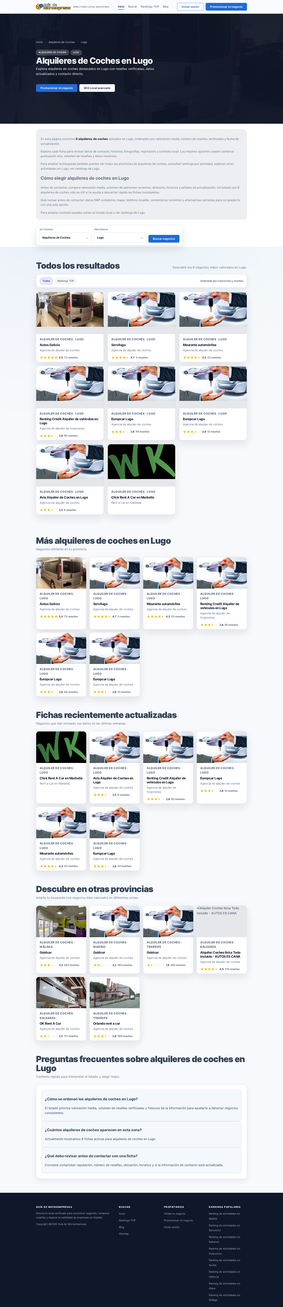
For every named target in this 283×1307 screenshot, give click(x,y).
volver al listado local (97, 212)
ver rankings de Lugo (84, 168)
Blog (165, 6)
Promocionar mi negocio (226, 6)
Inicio (121, 6)
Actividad (46, 229)
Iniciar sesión (190, 6)
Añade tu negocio (174, 1213)
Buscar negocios (164, 238)
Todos (46, 280)
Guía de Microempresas (72, 1224)
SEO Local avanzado (97, 88)
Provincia (101, 229)
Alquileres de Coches (62, 42)
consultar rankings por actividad (190, 164)
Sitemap (124, 1233)
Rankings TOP (150, 6)
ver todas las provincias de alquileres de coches (133, 164)
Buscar (132, 6)
